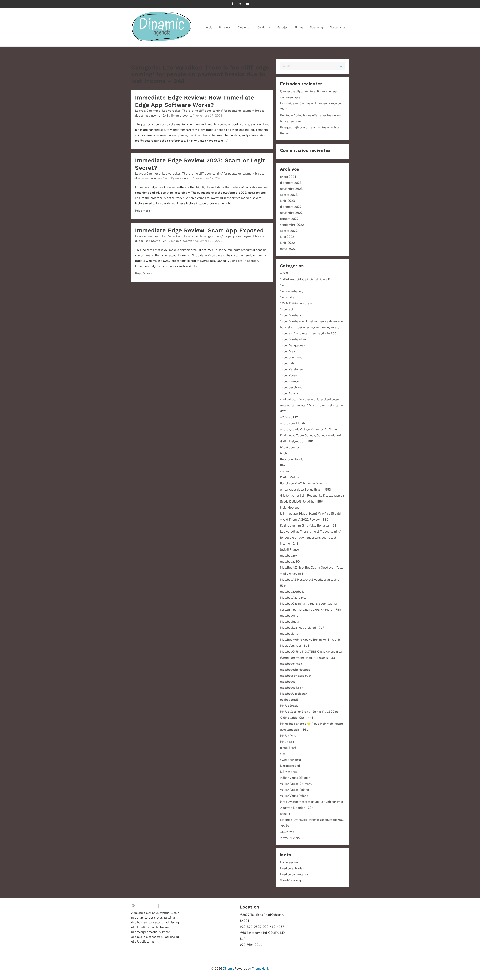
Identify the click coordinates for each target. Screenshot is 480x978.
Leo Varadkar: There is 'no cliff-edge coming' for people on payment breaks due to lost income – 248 (310, 538)
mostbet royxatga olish (296, 676)
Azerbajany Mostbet (294, 423)
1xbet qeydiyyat (291, 387)
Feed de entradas (292, 868)
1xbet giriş (287, 363)
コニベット (287, 832)
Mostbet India (289, 622)
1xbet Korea (288, 375)
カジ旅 (284, 826)
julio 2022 (287, 237)
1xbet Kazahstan (291, 369)
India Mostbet (289, 508)
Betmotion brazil (291, 459)
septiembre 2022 (292, 225)
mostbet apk (288, 556)
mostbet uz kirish (291, 688)
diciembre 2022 (291, 207)
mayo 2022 (288, 249)
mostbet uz (287, 682)
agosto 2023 (289, 195)
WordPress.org (290, 880)
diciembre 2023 (291, 183)
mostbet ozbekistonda (295, 670)
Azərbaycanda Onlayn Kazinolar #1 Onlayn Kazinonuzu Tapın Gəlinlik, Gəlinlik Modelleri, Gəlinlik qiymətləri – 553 (311, 435)
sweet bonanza (290, 760)
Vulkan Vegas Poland (294, 790)
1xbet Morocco (290, 381)
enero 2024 (288, 177)
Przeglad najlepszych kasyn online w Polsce (310, 127)
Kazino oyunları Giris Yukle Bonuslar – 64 (308, 526)
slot (282, 754)
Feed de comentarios (294, 874)
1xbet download (291, 357)
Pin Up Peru (288, 736)
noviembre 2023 (291, 189)
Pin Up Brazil (289, 706)
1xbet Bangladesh (292, 345)
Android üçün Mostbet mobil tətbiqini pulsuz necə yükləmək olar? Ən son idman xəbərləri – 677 (311, 405)
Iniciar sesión (289, 862)
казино (285, 814)
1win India (287, 297)
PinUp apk (287, 742)
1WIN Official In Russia (296, 303)
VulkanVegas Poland (294, 796)
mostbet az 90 (290, 562)
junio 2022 (287, 243)
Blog (283, 465)
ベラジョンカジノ (292, 838)
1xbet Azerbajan (291, 315)
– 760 (284, 273)
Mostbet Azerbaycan (294, 598)
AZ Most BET (289, 417)
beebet (285, 453)
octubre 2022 (289, 219)
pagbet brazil (289, 700)
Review (285, 133)
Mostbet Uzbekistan (294, 694)
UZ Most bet (288, 772)
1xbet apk (287, 309)
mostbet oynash (291, 664)
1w (282, 285)
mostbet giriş (289, 616)
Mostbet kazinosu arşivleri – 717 (302, 628)
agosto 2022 (289, 231)
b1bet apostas (290, 447)
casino (284, 471)
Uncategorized (290, 766)
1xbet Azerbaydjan (293, 339)
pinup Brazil (288, 748)
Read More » (143, 211)
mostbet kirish (290, 634)
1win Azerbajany (291, 291)
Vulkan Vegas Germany (296, 784)
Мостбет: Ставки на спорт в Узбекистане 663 (312, 820)
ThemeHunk (260, 969)
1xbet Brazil (288, 351)
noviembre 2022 (291, 213)
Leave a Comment (147, 111)
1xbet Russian (290, 393)
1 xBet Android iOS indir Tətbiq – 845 (305, 279)
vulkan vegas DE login (295, 778)
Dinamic (228, 969)
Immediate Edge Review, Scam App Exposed (199, 230)
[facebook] (232, 4)
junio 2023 (287, 201)
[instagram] (240, 4)
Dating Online (289, 477)
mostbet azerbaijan (293, 592)
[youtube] (247, 4)
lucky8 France (289, 550)
